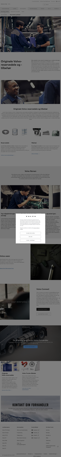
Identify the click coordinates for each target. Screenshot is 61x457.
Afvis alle (30, 236)
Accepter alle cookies (30, 233)
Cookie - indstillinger (30, 240)
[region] (30, 228)
